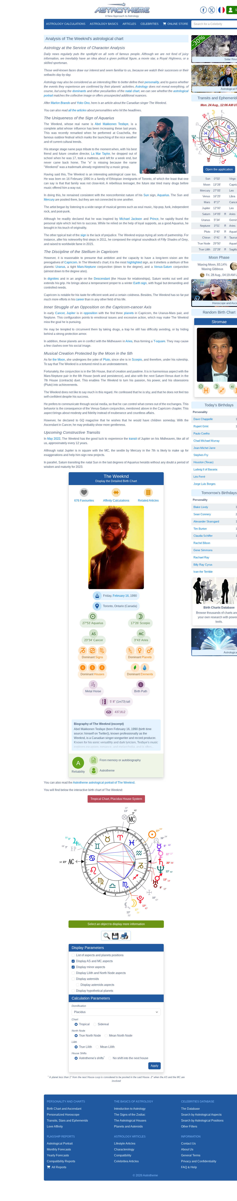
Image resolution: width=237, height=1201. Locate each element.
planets (129, 313)
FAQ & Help (189, 1167)
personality (152, 82)
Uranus (60, 266)
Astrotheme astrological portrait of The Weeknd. (104, 782)
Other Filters (189, 1126)
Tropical (84, 1024)
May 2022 (53, 438)
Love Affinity (55, 1126)
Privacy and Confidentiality (198, 1161)
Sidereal (103, 1024)
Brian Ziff (105, 574)
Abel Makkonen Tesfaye (111, 124)
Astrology (141, 86)
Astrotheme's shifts (92, 1058)
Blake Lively (200, 507)
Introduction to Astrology (130, 1108)
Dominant (88, 657)
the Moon (59, 359)
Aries (129, 341)
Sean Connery (202, 514)
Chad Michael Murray (206, 440)
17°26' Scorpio (140, 623)
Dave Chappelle (203, 419)
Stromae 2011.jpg (208, 368)
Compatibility (122, 1155)
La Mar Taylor (100, 153)
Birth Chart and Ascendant (64, 1108)
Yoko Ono (83, 102)
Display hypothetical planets (94, 990)
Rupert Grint (200, 426)
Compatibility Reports (61, 1161)
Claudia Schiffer (203, 535)
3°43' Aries (141, 640)
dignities (53, 278)
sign (83, 235)
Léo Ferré (199, 476)
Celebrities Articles (126, 1161)
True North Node (90, 1035)
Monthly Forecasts (59, 1149)
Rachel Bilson (201, 542)
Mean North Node (120, 1035)
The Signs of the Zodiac (129, 1114)
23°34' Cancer (93, 640)
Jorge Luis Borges (204, 483)
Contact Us (188, 1143)
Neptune (90, 266)
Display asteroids (87, 978)
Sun (146, 195)
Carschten (205, 362)
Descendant (102, 278)
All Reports (59, 1167)
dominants (79, 91)
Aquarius (163, 195)
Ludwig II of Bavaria (205, 469)
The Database (190, 1108)
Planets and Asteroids (128, 1126)
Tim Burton (200, 528)
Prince (154, 218)
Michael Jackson (130, 218)
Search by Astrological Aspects (201, 1114)
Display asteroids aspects (97, 984)
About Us (187, 1149)
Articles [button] (129, 23)
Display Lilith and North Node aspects (101, 973)
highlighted (134, 262)
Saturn (167, 266)
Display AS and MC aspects (94, 961)
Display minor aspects (90, 967)
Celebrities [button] (149, 23)
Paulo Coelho (201, 433)
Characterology (124, 1149)
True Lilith (85, 1046)
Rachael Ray (201, 557)
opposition (90, 313)
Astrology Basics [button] (104, 23)
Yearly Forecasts (58, 1155)
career (80, 299)
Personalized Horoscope (63, 1114)
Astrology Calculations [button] (65, 23)
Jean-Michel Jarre (204, 447)
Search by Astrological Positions (202, 1120)
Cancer (60, 313)
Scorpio (137, 359)
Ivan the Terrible (203, 571)
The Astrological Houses (130, 1120)
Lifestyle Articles (124, 1143)
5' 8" (113, 701)
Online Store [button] (177, 23)
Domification (79, 1005)
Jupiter (70, 313)
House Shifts (79, 1053)
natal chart (132, 91)
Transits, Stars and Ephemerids (67, 1120)
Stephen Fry (200, 455)
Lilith (74, 1041)
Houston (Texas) (203, 462)
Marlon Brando (60, 102)
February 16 (121, 595)
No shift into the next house (130, 1058)
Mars (80, 266)
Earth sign (140, 283)
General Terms (190, 1155)
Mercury (49, 199)
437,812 (120, 712)
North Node (78, 1030)
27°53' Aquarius (92, 623)
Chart (75, 1019)
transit (133, 438)
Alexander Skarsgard (206, 521)
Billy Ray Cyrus (202, 564)
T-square (159, 341)
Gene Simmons (203, 550)
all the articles (77, 110)
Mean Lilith (107, 1046)
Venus (158, 266)
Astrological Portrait (60, 1143)
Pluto (106, 359)
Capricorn (70, 262)
